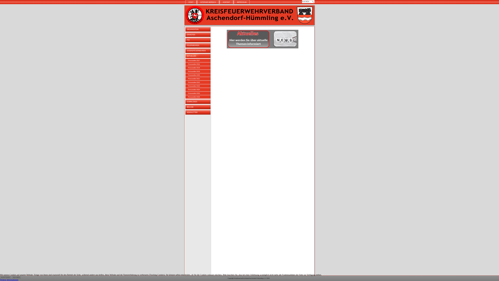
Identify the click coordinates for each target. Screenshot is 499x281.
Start (190, 2)
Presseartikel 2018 (194, 68)
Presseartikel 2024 (194, 89)
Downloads (192, 102)
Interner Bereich (208, 2)
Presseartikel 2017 (194, 60)
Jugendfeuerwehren (196, 51)
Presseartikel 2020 (194, 75)
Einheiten (191, 35)
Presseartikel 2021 (194, 78)
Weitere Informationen (9, 280)
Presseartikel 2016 (194, 64)
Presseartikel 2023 (194, 86)
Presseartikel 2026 (194, 97)
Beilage (190, 107)
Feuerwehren (193, 45)
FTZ (188, 40)
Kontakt (226, 2)
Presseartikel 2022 (194, 82)
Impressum (242, 2)
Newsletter (192, 112)
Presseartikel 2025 (194, 93)
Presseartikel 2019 (194, 71)
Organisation (193, 29)
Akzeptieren (5, 277)
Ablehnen (16, 277)
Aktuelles (191, 56)
